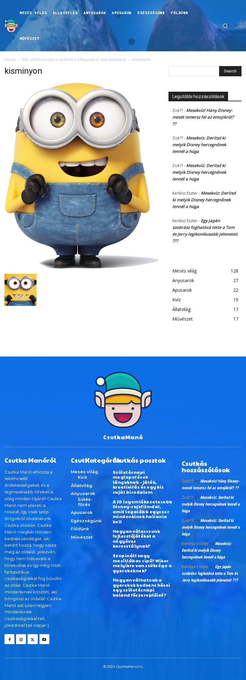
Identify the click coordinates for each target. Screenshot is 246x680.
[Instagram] (21, 639)
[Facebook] (9, 639)
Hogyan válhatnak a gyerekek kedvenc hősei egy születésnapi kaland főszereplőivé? (141, 587)
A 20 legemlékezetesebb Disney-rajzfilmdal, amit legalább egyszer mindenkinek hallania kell (143, 512)
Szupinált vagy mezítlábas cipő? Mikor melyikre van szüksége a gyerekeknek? (142, 563)
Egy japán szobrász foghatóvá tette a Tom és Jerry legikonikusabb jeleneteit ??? (210, 573)
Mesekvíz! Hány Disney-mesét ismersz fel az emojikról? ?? (203, 117)
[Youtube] (44, 639)
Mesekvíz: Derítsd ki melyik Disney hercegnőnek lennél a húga (199, 144)
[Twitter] (32, 639)
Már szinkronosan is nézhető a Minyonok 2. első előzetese (74, 59)
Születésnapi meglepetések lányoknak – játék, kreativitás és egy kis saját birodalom (138, 482)
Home (10, 59)
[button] (225, 25)
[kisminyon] (82, 267)
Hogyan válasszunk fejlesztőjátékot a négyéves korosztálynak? (136, 538)
